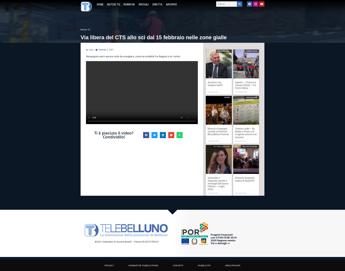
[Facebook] (249, 4)
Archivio (171, 4)
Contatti (178, 265)
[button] (146, 135)
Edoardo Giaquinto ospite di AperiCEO (245, 179)
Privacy (109, 265)
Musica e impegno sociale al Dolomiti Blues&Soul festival (218, 131)
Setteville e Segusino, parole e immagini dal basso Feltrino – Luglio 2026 (218, 184)
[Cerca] (239, 4)
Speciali (144, 4)
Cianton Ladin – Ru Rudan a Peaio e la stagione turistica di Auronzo (246, 133)
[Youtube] (261, 4)
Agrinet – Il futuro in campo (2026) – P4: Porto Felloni (245, 85)
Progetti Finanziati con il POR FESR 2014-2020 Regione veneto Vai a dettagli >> (224, 239)
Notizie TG (113, 4)
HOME (100, 4)
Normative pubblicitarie (143, 265)
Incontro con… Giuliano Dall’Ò (215, 84)
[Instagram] (255, 4)
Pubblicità (204, 265)
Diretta (157, 4)
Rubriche (129, 4)
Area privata (232, 265)
